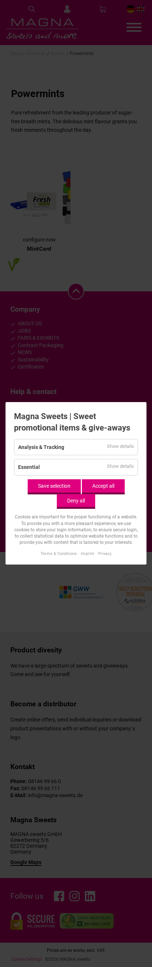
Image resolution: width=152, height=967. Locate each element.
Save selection (54, 486)
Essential (29, 467)
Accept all (103, 486)
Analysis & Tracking (41, 447)
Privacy (104, 553)
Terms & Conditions (59, 553)
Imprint (87, 553)
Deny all (76, 501)
